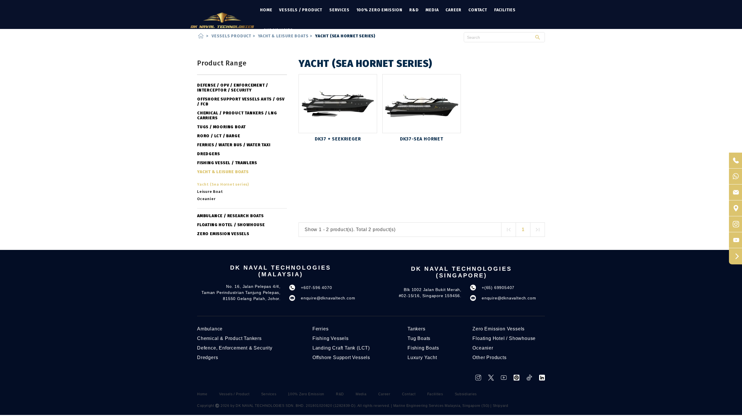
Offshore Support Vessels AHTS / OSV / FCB (241, 102)
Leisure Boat (210, 191)
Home (266, 10)
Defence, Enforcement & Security (234, 347)
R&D (414, 10)
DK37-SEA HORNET (421, 139)
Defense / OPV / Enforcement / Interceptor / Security (232, 88)
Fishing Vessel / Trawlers (227, 162)
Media (432, 10)
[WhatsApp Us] (735, 176)
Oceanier (206, 199)
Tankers (416, 328)
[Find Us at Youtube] (735, 240)
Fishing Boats (423, 347)
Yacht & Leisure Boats (223, 171)
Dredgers (208, 153)
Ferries (320, 328)
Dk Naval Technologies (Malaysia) (280, 270)
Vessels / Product (300, 10)
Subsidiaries (278, 30)
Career (453, 10)
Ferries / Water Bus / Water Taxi (233, 144)
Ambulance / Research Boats (230, 215)
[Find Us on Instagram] (735, 224)
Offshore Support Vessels (341, 357)
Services (339, 10)
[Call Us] (735, 161)
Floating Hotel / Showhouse (231, 224)
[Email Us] (735, 192)
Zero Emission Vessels (223, 233)
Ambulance (210, 328)
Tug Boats (419, 338)
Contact (477, 10)
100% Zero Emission (379, 10)
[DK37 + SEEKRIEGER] (338, 103)
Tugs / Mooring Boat (221, 127)
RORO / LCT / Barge (218, 135)
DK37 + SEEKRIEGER (338, 139)
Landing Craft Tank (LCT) (341, 347)
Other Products (489, 357)
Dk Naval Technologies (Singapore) (461, 272)
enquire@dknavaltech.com (328, 298)
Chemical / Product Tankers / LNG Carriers (237, 115)
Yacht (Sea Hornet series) (223, 184)
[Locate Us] (735, 208)
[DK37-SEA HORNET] (422, 103)
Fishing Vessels (330, 338)
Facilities (505, 10)
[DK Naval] (222, 20)
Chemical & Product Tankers (229, 338)
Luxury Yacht (422, 357)
